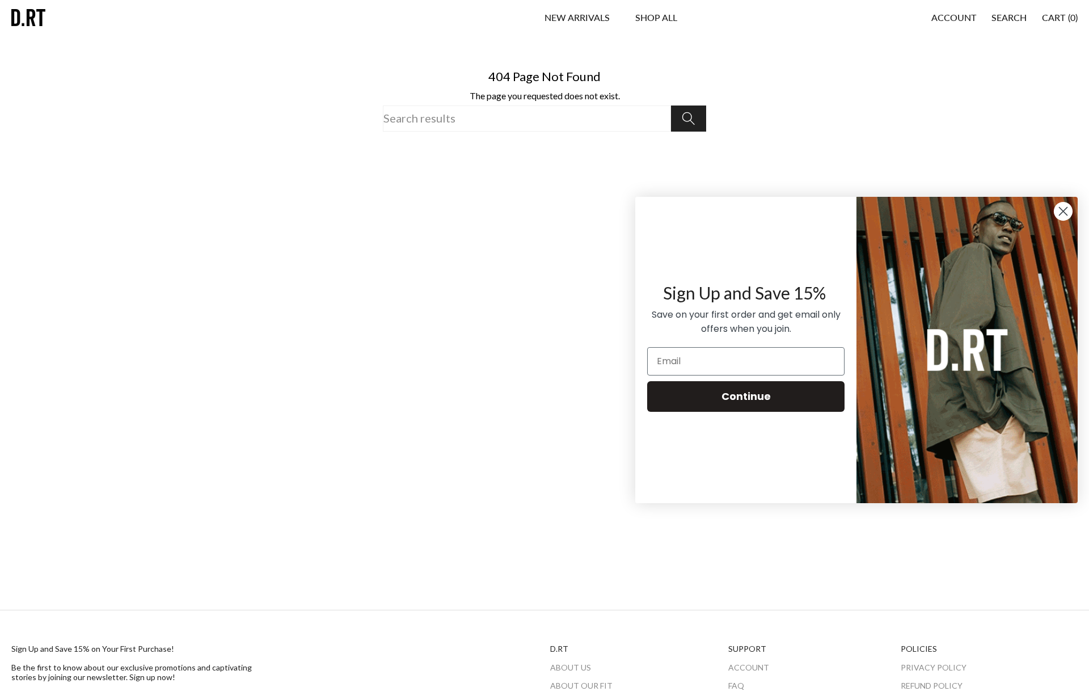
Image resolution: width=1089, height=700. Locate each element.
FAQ (736, 685)
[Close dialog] (1063, 211)
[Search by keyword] (688, 119)
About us (570, 667)
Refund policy (932, 685)
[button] (656, 18)
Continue (746, 396)
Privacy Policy (933, 667)
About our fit (581, 685)
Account (748, 667)
